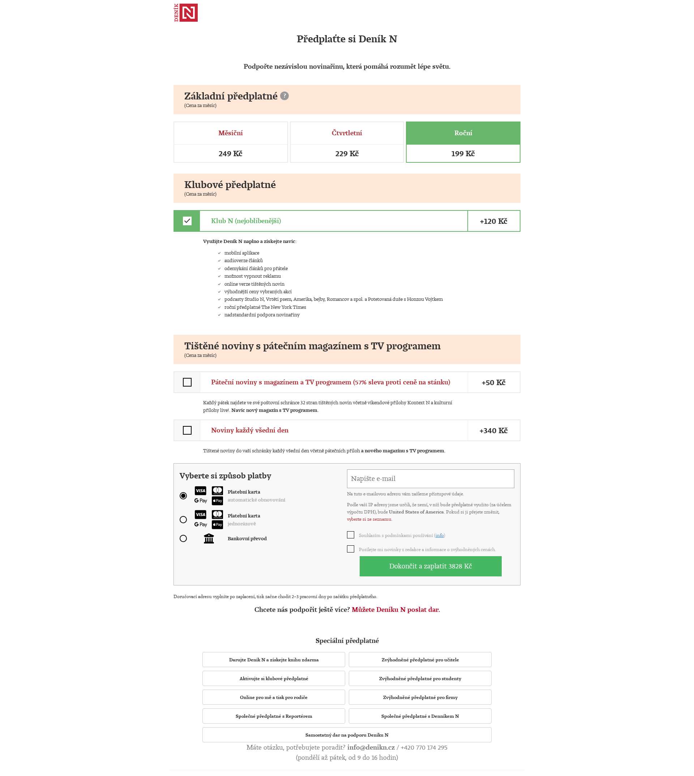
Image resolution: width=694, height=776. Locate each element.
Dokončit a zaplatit (430, 566)
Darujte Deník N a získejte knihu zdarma (274, 659)
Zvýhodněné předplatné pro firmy (420, 697)
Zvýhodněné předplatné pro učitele (420, 659)
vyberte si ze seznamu (369, 519)
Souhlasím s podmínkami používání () (402, 535)
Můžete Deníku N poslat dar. (396, 609)
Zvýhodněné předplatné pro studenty (420, 678)
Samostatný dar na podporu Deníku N (347, 735)
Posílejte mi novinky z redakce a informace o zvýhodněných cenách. (428, 549)
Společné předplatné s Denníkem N (420, 716)
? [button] (284, 95)
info (440, 535)
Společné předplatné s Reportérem (274, 716)
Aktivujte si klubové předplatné (274, 678)
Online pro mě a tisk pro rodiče (274, 697)
